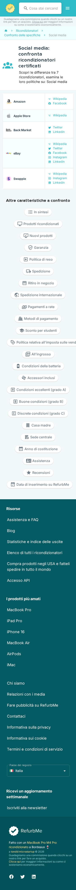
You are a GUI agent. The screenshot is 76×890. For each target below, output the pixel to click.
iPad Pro (14, 621)
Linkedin (58, 131)
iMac (11, 665)
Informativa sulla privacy (29, 727)
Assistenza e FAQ (22, 519)
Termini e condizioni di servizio (35, 749)
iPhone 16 (15, 632)
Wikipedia (59, 98)
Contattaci (16, 716)
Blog (11, 530)
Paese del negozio (20, 765)
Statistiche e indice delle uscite (35, 541)
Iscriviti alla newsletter (27, 808)
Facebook (59, 103)
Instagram (59, 157)
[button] (38, 771)
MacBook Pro (19, 610)
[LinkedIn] (33, 876)
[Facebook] (11, 876)
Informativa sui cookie (27, 738)
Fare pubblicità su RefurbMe (32, 705)
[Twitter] (22, 876)
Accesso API (18, 580)
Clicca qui (37, 21)
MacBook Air (18, 643)
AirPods (14, 654)
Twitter (57, 127)
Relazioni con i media (26, 694)
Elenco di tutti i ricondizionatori (34, 552)
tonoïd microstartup (22, 851)
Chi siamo (16, 683)
